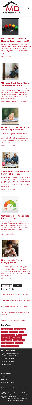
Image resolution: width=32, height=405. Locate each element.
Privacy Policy (5, 379)
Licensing (4, 376)
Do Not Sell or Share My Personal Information (14, 388)
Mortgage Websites (13, 398)
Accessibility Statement (7, 382)
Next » (19, 285)
